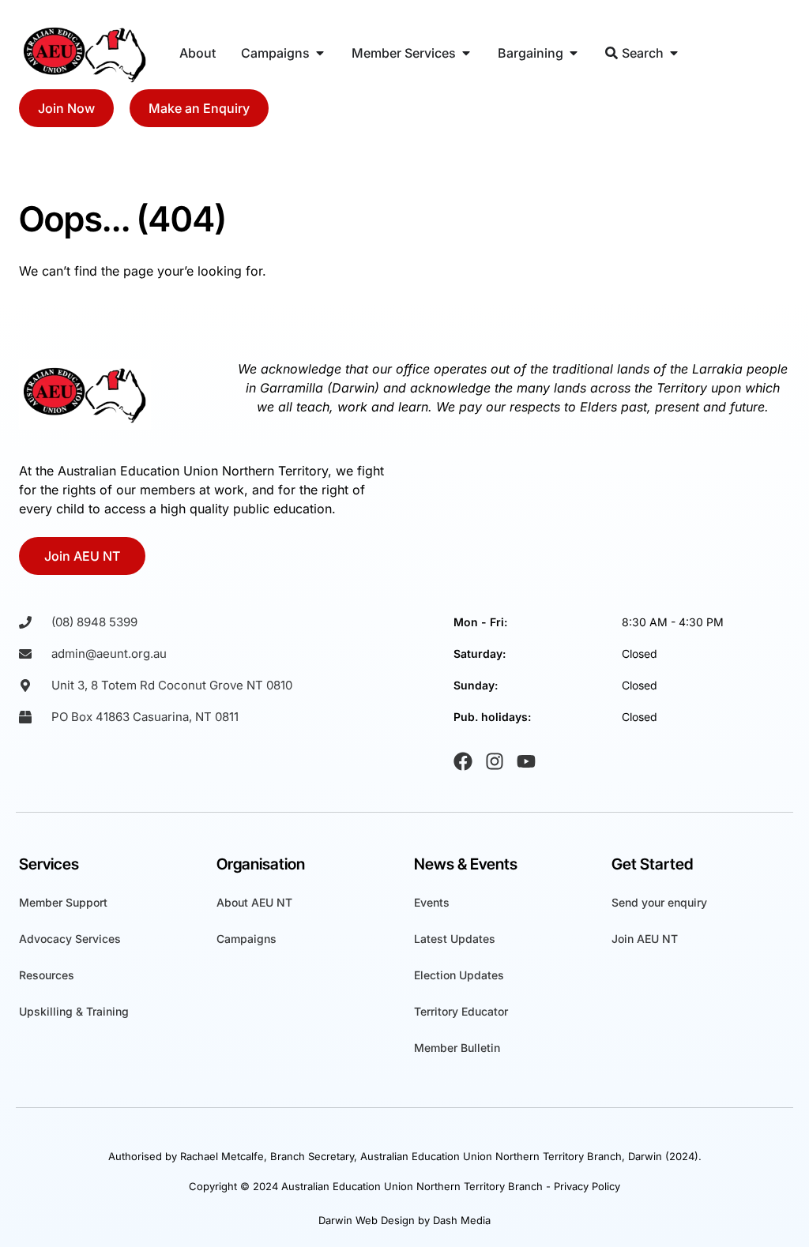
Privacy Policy (587, 1186)
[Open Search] (674, 52)
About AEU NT (254, 902)
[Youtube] (526, 761)
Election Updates (459, 975)
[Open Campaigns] (320, 52)
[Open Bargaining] (573, 52)
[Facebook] (462, 761)
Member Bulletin (457, 1047)
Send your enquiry (659, 902)
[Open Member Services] (466, 52)
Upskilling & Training (74, 1011)
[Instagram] (494, 761)
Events (432, 902)
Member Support (63, 902)
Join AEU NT (644, 938)
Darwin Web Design (366, 1220)
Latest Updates (454, 938)
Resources (46, 975)
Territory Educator (461, 1011)
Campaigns (246, 938)
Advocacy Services (70, 938)
